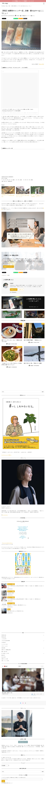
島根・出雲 (3, 651)
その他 (3, 642)
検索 (43, 391)
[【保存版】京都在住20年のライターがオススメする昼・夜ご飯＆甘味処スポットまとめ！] (22, 190)
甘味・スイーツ (27, 15)
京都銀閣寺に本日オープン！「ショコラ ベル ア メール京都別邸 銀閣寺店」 (8, 195)
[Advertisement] (23, 378)
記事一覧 (21, 289)
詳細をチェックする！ (8, 266)
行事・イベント (4, 660)
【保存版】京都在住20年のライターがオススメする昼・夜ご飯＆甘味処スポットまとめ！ (22, 195)
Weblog (3, 636)
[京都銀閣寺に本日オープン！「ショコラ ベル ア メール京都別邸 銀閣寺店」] (8, 190)
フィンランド (4, 644)
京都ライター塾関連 (5, 649)
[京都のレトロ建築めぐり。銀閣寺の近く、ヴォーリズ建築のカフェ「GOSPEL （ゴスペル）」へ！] (37, 190)
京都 (22, 15)
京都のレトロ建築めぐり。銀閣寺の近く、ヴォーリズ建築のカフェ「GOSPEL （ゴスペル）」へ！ (37, 195)
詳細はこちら (13, 289)
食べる (33, 15)
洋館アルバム (4, 658)
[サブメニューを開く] (43, 635)
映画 (2, 655)
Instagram (14, 292)
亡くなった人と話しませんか (7, 542)
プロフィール (4, 646)
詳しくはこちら (5, 514)
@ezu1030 (41, 64)
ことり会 (3, 638)
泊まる (3, 657)
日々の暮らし (4, 653)
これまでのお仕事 (5, 640)
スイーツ (4, 275)
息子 (8, 275)
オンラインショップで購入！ (7, 455)
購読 (3, 781)
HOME (3, 635)
